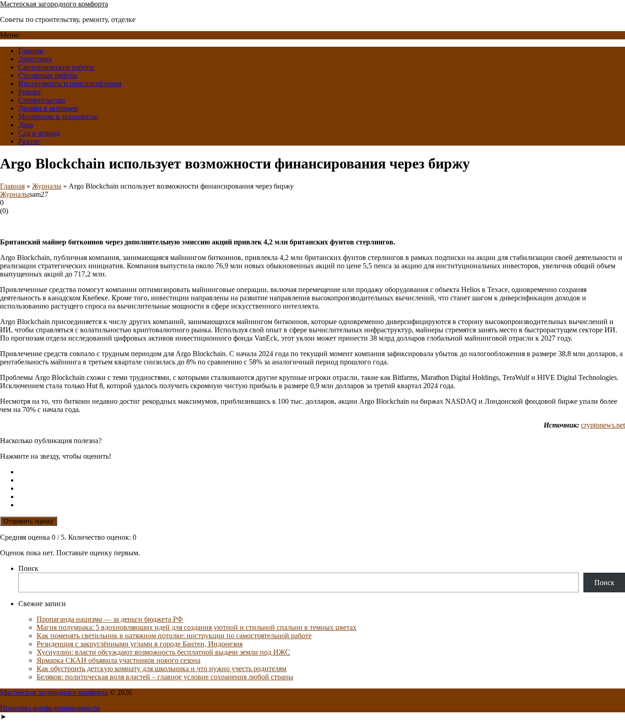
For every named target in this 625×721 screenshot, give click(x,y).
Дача (25, 125)
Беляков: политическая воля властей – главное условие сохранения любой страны (165, 677)
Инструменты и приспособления (69, 83)
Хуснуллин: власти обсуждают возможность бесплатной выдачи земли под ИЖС (163, 652)
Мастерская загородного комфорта (54, 4)
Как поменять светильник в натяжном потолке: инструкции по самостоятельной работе (174, 636)
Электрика (35, 59)
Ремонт (29, 92)
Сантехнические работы (56, 67)
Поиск (28, 568)
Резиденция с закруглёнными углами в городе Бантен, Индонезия (139, 644)
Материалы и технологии (58, 116)
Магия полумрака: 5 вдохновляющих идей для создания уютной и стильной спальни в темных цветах (196, 627)
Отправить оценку (29, 521)
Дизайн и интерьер (48, 108)
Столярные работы (47, 75)
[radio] (321, 472)
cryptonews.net (603, 425)
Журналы (46, 186)
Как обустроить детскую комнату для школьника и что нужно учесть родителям (161, 668)
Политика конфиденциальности (50, 708)
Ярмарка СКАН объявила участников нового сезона (118, 660)
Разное (28, 141)
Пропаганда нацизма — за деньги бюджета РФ (110, 619)
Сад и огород (38, 133)
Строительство (41, 100)
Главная (30, 50)
